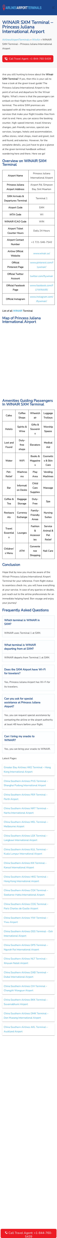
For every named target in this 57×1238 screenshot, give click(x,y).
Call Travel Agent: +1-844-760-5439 (30, 58)
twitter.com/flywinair (41, 276)
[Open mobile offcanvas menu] (53, 7)
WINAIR (18, 311)
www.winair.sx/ (41, 253)
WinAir (36, 39)
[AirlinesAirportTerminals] (22, 7)
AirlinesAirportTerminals (16, 39)
